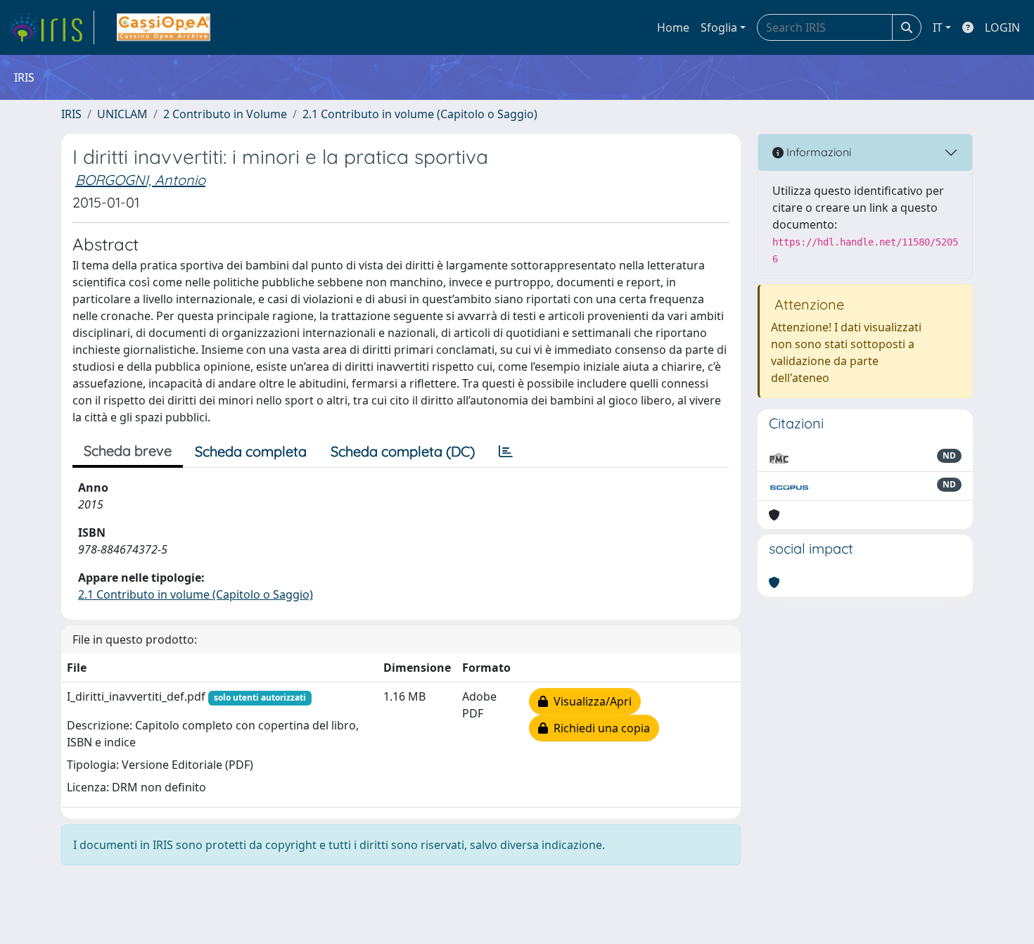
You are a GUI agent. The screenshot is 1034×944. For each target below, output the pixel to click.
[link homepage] (51, 27)
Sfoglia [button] (719, 27)
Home (673, 27)
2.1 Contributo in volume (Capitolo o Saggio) (419, 114)
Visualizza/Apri (590, 701)
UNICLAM (122, 114)
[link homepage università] (164, 27)
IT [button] (938, 27)
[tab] (506, 451)
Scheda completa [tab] (251, 451)
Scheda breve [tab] (128, 450)
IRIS (71, 114)
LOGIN (1002, 27)
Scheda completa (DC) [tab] (403, 451)
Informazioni (817, 152)
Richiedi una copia (599, 728)
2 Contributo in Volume (225, 114)
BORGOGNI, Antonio (140, 180)
